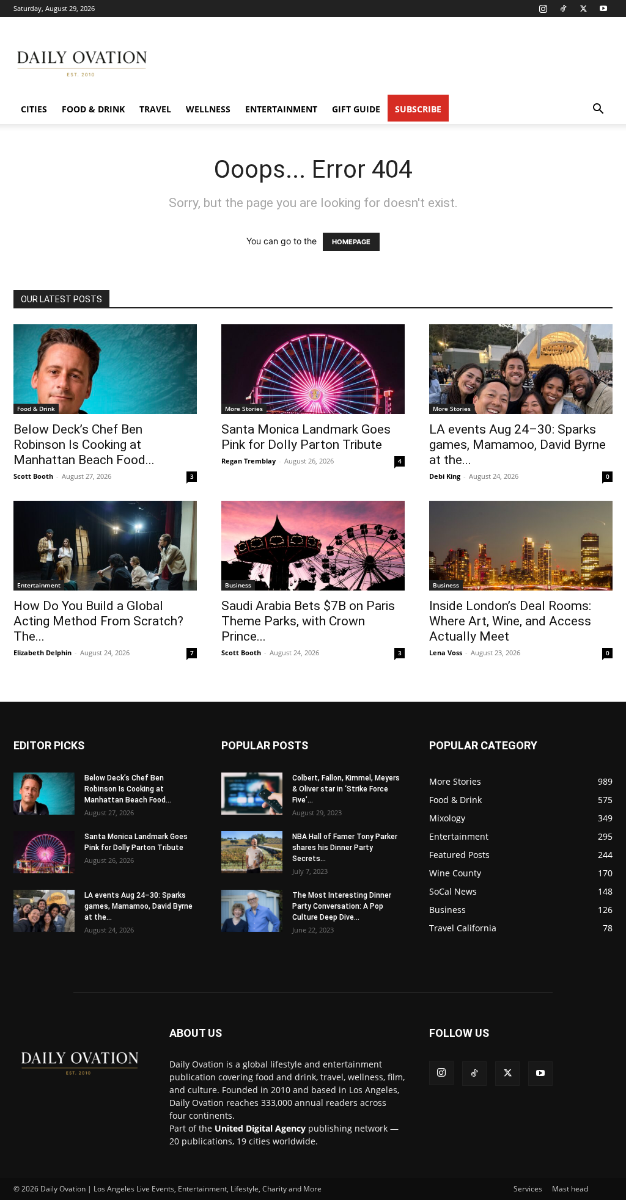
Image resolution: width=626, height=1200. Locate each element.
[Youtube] (603, 8)
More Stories (244, 408)
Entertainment (281, 109)
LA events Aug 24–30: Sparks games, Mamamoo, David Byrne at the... (517, 444)
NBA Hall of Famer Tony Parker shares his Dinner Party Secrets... (344, 847)
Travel (155, 109)
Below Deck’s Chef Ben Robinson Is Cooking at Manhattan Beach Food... (84, 444)
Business (238, 585)
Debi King (444, 476)
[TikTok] (563, 8)
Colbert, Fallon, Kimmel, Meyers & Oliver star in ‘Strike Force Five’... (346, 789)
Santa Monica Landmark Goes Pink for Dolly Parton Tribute (306, 437)
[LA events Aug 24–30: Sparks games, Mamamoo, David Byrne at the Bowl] (521, 369)
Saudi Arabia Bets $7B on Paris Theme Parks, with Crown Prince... (308, 621)
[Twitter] (583, 8)
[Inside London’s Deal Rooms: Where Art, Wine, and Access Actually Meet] (521, 546)
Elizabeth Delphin (42, 652)
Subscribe (418, 109)
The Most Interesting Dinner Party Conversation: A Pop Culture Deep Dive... (341, 906)
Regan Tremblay (248, 460)
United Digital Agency (260, 1128)
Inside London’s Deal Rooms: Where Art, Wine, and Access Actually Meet (510, 621)
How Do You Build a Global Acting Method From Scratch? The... (98, 621)
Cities (34, 109)
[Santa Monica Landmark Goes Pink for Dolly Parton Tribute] (313, 369)
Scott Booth (33, 476)
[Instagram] (543, 8)
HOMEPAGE (351, 242)
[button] (598, 110)
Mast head (570, 1189)
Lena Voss (445, 652)
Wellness (208, 109)
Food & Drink (93, 109)
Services (528, 1189)
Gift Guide (356, 109)
